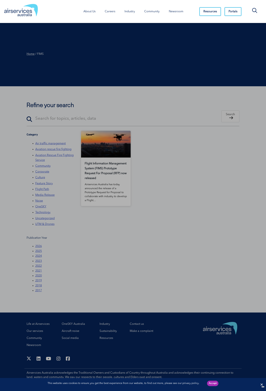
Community (152, 11)
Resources (210, 11)
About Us (89, 11)
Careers (110, 11)
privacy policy (190, 383)
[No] (262, 386)
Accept (213, 383)
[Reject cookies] (261, 384)
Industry (129, 11)
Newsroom (176, 11)
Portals (233, 11)
